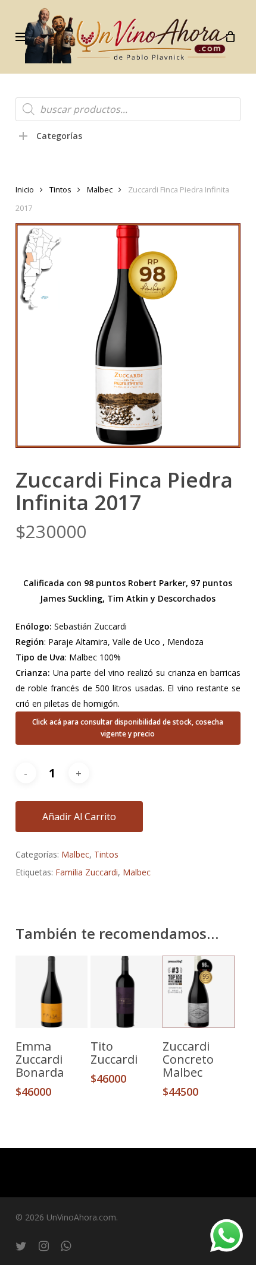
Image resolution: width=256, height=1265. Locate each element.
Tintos (60, 189)
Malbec (100, 189)
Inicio (24, 189)
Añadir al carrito (79, 816)
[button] (22, 37)
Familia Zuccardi (86, 872)
